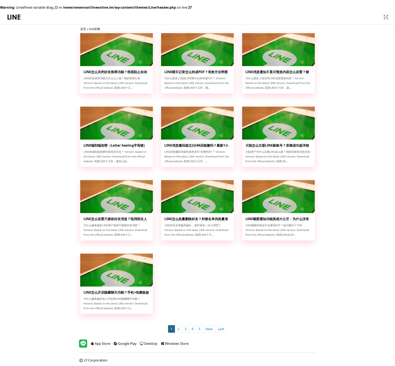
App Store (102, 343)
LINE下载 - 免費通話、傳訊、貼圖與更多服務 (14, 17)
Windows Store (177, 343)
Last (221, 329)
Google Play (127, 343)
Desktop (150, 343)
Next (209, 329)
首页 (83, 29)
